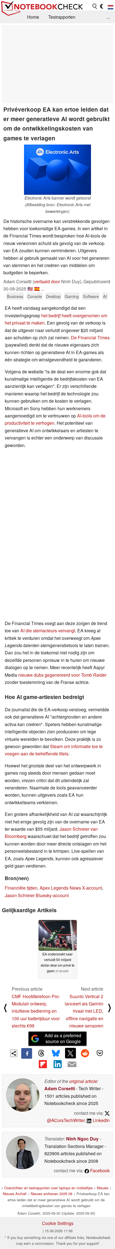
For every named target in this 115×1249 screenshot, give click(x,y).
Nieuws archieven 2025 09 (51, 1193)
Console (34, 296)
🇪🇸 (37, 288)
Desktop (53, 296)
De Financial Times (90, 337)
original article (83, 1081)
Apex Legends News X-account (71, 888)
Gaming (72, 296)
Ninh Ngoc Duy (82, 1138)
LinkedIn (101, 1120)
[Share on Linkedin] (57, 1064)
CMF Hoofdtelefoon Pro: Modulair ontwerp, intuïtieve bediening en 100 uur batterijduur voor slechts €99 (36, 1011)
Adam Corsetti (59, 1088)
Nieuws (102, 1187)
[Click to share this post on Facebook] (26, 1053)
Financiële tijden (21, 888)
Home (33, 17)
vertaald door (47, 281)
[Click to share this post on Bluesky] (56, 1053)
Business (15, 296)
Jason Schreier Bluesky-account (37, 895)
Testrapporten (61, 17)
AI (105, 296)
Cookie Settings (57, 1223)
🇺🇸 (30, 288)
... (108, 17)
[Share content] (14, 1053)
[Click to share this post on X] (70, 1053)
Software (91, 296)
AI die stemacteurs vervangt (47, 630)
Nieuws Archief (15, 1193)
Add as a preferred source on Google (63, 1038)
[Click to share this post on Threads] (41, 1053)
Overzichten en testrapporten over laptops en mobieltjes (48, 1187)
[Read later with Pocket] (99, 1053)
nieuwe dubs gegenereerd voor (62, 675)
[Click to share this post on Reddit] (85, 1053)
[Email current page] (72, 1064)
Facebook (99, 1170)
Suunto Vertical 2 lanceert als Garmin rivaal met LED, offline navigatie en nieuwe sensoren (84, 1011)
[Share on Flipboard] (42, 1064)
